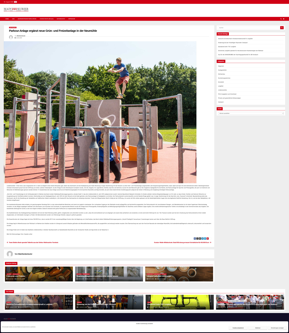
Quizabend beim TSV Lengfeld (227, 46)
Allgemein (9, 274)
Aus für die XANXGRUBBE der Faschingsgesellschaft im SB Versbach (238, 54)
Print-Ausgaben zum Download (227, 94)
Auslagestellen (222, 70)
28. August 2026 (12, 307)
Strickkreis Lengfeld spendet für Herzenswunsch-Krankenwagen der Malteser (240, 50)
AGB (13, 18)
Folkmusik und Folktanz (15, 276)
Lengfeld (220, 86)
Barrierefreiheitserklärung (27, 18)
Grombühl (221, 82)
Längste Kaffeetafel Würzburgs (159, 276)
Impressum (71, 18)
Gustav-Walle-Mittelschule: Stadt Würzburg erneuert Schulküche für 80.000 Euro (181, 242)
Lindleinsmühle (12, 27)
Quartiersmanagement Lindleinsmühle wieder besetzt (97, 276)
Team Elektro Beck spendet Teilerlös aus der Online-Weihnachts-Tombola (33, 242)
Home (7, 18)
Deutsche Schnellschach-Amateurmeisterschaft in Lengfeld (235, 38)
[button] (281, 19)
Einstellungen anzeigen (277, 328)
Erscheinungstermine (224, 78)
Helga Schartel (20, 278)
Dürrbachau (150, 274)
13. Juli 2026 (222, 307)
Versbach (164, 274)
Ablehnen (257, 328)
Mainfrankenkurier (14, 13)
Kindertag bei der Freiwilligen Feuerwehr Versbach (233, 42)
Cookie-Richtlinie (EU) (47, 18)
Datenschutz (61, 18)
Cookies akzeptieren (238, 328)
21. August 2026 (82, 307)
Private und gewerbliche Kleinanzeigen (229, 98)
